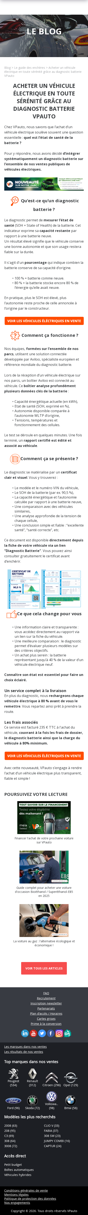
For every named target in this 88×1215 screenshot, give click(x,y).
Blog (7, 68)
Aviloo (35, 359)
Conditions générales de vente (26, 1190)
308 (7, 1141)
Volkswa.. (51, 1104)
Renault (32, 1081)
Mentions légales (16, 1195)
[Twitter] (42, 1033)
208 (7, 1131)
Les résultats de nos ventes (23, 1052)
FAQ (46, 993)
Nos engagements (17, 1203)
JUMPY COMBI (54, 1141)
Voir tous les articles (44, 968)
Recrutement (46, 998)
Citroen (48, 1085)
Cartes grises (46, 1019)
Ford (11, 1108)
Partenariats (46, 1008)
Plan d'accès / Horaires (46, 1013)
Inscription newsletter (46, 1003)
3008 (8, 1146)
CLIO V (49, 1126)
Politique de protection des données (30, 1199)
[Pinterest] (59, 1033)
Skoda (30, 1108)
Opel (67, 1085)
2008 (8, 1126)
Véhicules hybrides (17, 1175)
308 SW (49, 1136)
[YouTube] (33, 1033)
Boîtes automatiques (19, 1170)
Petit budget (13, 1165)
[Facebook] (50, 1033)
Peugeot (13, 1081)
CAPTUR (50, 1146)
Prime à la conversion (46, 1024)
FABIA (48, 1131)
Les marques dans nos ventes (25, 1047)
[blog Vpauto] (67, 1033)
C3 (6, 1136)
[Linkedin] (25, 1033)
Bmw (68, 1108)
